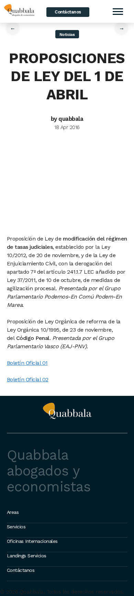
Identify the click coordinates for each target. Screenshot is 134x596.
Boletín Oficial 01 (27, 363)
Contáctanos (68, 11)
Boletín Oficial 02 (27, 379)
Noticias (67, 34)
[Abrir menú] (117, 11)
